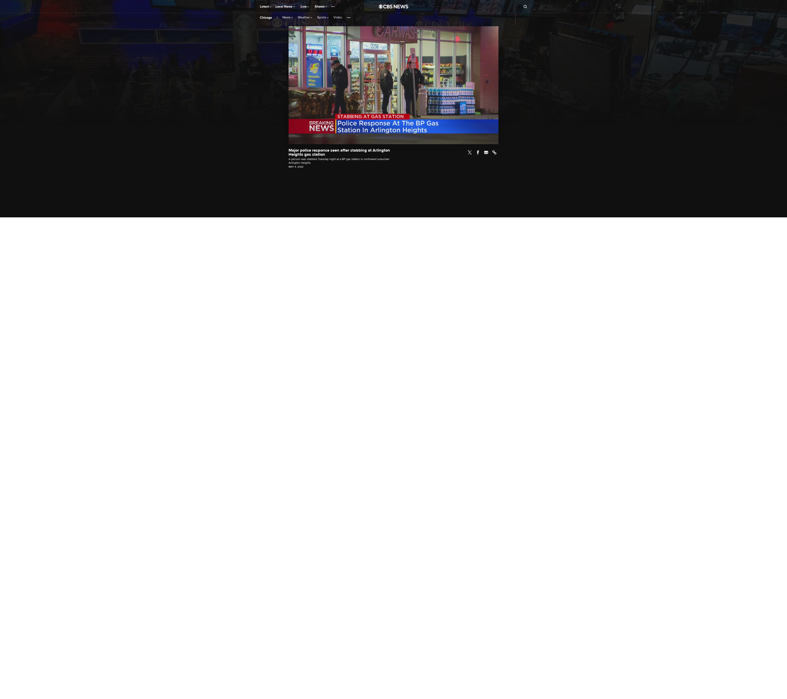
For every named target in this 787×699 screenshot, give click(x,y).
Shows (320, 6)
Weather (304, 17)
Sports (322, 17)
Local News (284, 6)
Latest (265, 6)
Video (337, 17)
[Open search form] (525, 6)
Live (304, 7)
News (286, 17)
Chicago (266, 18)
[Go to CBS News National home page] (393, 7)
